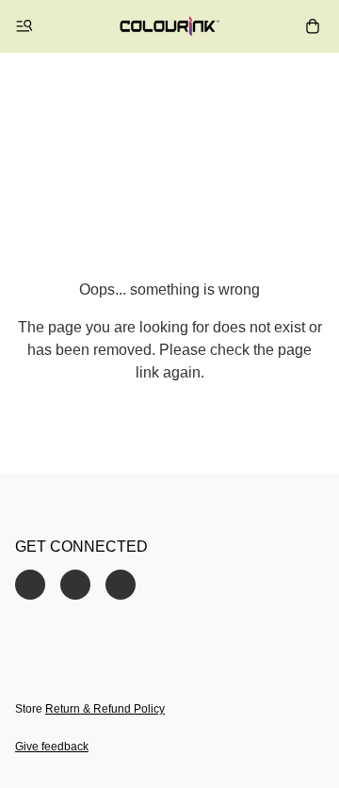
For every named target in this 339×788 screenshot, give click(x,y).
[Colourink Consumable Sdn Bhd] (170, 26)
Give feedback (52, 746)
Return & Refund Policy (105, 709)
